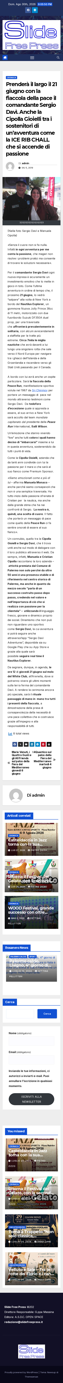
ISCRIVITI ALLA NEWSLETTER (31, 1099)
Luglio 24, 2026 (22, 1198)
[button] (58, 57)
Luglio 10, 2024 (23, 971)
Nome (20, 1033)
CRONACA (11, 78)
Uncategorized (17, 1227)
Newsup (51, 1372)
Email (20, 1052)
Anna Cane (44, 1241)
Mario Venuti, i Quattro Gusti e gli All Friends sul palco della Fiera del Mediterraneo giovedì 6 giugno (21, 763)
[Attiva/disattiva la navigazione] (32, 57)
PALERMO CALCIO (18, 957)
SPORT (32, 957)
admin (25, 163)
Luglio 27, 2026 (22, 1161)
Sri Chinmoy (40, 390)
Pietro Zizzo (39, 850)
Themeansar (31, 1376)
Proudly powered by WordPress (22, 1372)
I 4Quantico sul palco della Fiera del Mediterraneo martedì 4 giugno (42, 760)
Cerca (9, 1002)
